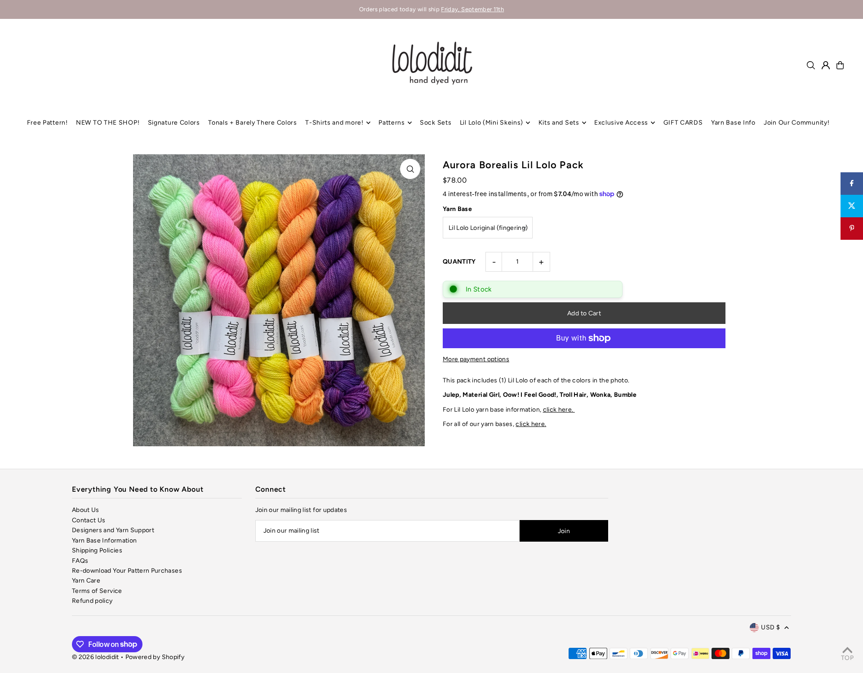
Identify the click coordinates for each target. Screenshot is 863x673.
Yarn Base (457, 209)
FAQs (80, 561)
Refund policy (92, 601)
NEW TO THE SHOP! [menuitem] (107, 122)
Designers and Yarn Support (113, 530)
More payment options (476, 359)
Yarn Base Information (104, 540)
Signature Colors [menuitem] (174, 122)
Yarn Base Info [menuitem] (733, 122)
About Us (85, 510)
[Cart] (840, 65)
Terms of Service (97, 591)
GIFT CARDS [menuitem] (683, 122)
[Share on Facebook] (852, 183)
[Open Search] (811, 65)
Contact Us (89, 520)
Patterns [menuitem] (391, 122)
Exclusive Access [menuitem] (621, 122)
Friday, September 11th (472, 9)
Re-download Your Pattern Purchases (127, 570)
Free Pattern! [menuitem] (47, 122)
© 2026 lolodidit (95, 657)
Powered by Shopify (154, 657)
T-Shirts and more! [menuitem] (334, 122)
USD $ (770, 627)
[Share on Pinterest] (852, 228)
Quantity (459, 261)
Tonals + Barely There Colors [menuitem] (252, 122)
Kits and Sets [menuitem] (558, 122)
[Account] (826, 65)
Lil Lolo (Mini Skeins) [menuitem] (491, 122)
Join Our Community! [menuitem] (796, 122)
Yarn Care (86, 580)
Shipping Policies (97, 550)
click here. (559, 409)
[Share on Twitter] (852, 206)
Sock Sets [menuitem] (435, 122)
